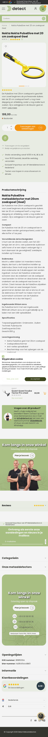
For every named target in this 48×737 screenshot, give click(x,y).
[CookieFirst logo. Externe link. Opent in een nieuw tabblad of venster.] (3, 356)
